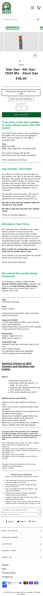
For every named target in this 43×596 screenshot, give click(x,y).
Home (21, 65)
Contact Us (7, 577)
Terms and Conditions (15, 510)
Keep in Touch (9, 530)
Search (5, 565)
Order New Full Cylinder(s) (21, 99)
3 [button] (23, 61)
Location (7, 544)
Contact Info (9, 550)
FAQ (4, 569)
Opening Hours (10, 537)
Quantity (21, 104)
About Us (7, 557)
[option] (21, 42)
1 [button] (19, 61)
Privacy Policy (8, 573)
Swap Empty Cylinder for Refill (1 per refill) (21, 92)
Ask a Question (11, 514)
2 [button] (21, 61)
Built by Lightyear (27, 592)
